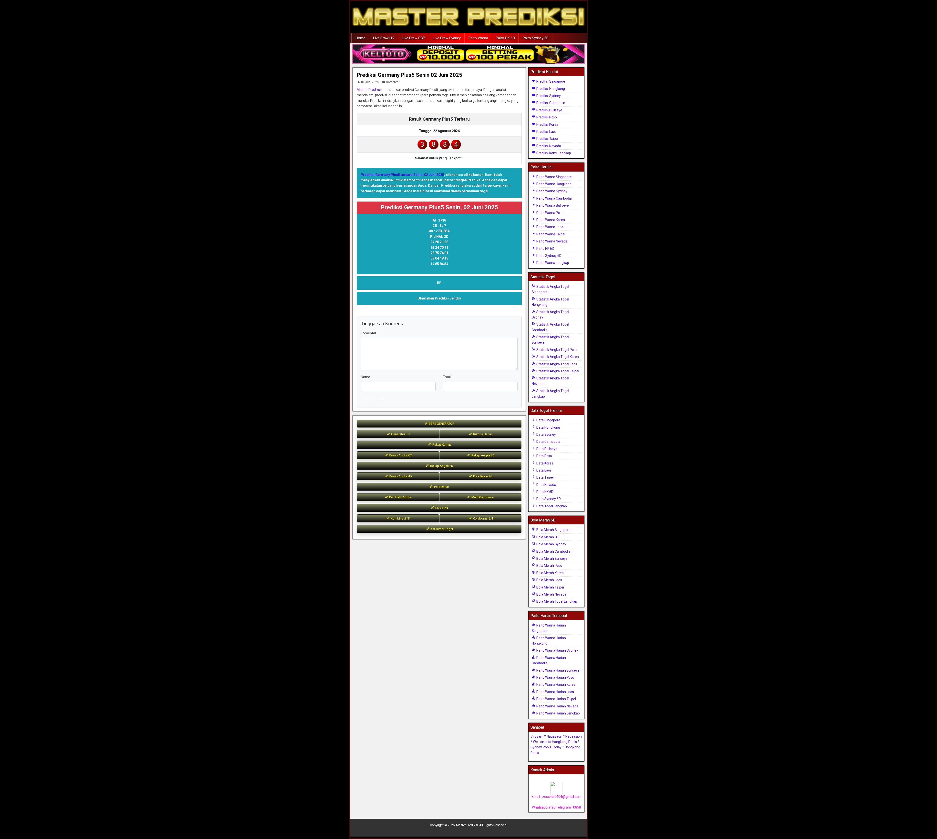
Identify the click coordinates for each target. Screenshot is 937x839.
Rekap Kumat (441, 444)
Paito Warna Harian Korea (556, 684)
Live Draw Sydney (447, 38)
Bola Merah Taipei (550, 587)
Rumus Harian (482, 434)
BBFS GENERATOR (441, 423)
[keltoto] (468, 54)
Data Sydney (546, 434)
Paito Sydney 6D (536, 38)
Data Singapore (548, 420)
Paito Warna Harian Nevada (557, 706)
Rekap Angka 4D (400, 476)
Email (447, 377)
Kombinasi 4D (400, 518)
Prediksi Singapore (550, 81)
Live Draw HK (383, 38)
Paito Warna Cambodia (554, 198)
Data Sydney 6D (548, 499)
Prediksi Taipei (547, 139)
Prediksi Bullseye (549, 110)
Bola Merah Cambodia (553, 551)
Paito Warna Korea (550, 220)
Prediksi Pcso (546, 117)
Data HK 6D (544, 492)
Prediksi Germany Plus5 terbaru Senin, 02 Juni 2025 (402, 175)
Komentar (392, 82)
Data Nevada (546, 485)
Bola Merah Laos (549, 580)
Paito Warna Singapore (554, 177)
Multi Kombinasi (482, 497)
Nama (365, 377)
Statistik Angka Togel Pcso (556, 350)
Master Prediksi (369, 90)
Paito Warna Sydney (551, 191)
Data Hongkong (548, 427)
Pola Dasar (441, 487)
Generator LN (400, 434)
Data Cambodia (548, 442)
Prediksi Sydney (548, 96)
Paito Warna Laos (549, 227)
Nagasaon (554, 736)
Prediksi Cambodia (550, 103)
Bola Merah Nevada (551, 594)
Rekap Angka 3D (482, 455)
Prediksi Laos (546, 132)
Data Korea (544, 463)
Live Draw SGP (413, 38)
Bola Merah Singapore (553, 530)
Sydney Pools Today (545, 747)
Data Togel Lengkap (551, 506)
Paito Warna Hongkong (553, 184)
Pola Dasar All (482, 476)
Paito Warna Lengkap (552, 263)
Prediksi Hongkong (550, 89)
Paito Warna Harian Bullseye (558, 670)
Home (360, 38)
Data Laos (544, 470)
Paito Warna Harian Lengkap (558, 713)
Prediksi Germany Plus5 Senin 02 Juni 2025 (409, 75)
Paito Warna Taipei (550, 234)
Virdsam (536, 736)
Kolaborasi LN (482, 518)
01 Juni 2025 (370, 82)
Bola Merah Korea (550, 573)
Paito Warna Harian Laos (555, 692)
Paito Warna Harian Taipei (556, 699)
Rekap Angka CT (400, 455)
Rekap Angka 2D (441, 466)
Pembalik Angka (400, 497)
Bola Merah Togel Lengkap (556, 601)
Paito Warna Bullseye (552, 205)
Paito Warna (478, 38)
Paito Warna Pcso (549, 213)
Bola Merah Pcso (549, 566)
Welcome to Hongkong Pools (555, 742)
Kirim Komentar (375, 399)
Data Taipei (545, 477)
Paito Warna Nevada (552, 241)
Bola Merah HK (547, 537)
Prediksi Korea (547, 124)
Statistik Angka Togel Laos (556, 364)
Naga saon (573, 736)
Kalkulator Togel (441, 529)
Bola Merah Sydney (551, 544)
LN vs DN (441, 508)
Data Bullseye (546, 449)
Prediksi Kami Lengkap (553, 153)
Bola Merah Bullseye (552, 558)
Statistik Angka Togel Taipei (557, 371)
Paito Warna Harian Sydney (557, 650)
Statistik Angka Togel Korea (557, 357)
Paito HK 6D (505, 38)
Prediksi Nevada (548, 146)
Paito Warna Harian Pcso (555, 677)
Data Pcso (544, 456)
